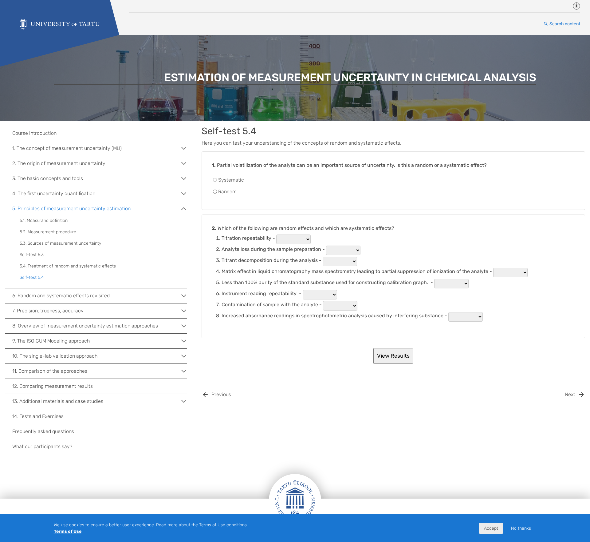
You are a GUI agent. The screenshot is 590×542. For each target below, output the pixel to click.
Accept (491, 528)
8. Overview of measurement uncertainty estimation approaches (85, 326)
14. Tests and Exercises (38, 416)
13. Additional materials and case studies (57, 401)
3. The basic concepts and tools (47, 178)
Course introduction (34, 133)
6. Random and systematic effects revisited (61, 296)
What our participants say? (42, 446)
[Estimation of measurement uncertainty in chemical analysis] (60, 24)
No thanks (521, 528)
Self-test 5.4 (32, 277)
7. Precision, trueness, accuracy (48, 311)
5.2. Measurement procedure (48, 232)
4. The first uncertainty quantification (53, 193)
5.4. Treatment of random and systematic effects (68, 266)
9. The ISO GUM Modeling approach (51, 341)
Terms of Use (67, 531)
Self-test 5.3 (32, 254)
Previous (221, 394)
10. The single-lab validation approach (54, 356)
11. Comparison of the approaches (49, 371)
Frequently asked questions (43, 431)
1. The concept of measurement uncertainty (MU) (67, 148)
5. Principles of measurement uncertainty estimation (71, 208)
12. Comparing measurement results (52, 386)
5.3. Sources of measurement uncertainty (60, 243)
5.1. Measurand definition (44, 220)
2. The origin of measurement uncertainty (58, 163)
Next (570, 394)
